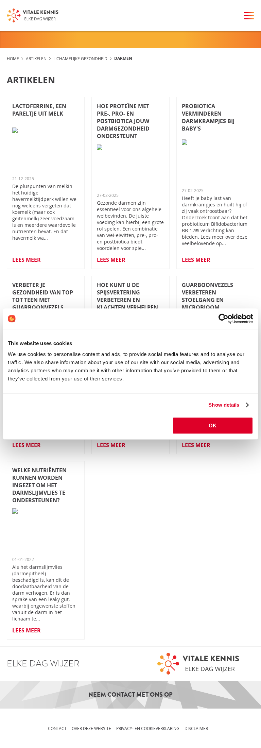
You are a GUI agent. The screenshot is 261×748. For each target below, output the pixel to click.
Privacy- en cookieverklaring (147, 728)
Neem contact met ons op (130, 694)
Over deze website (91, 728)
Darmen (123, 58)
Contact (57, 728)
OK (212, 425)
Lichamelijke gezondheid (80, 58)
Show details (223, 405)
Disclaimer (196, 728)
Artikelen (36, 58)
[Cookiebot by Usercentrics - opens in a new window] (223, 318)
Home (13, 58)
